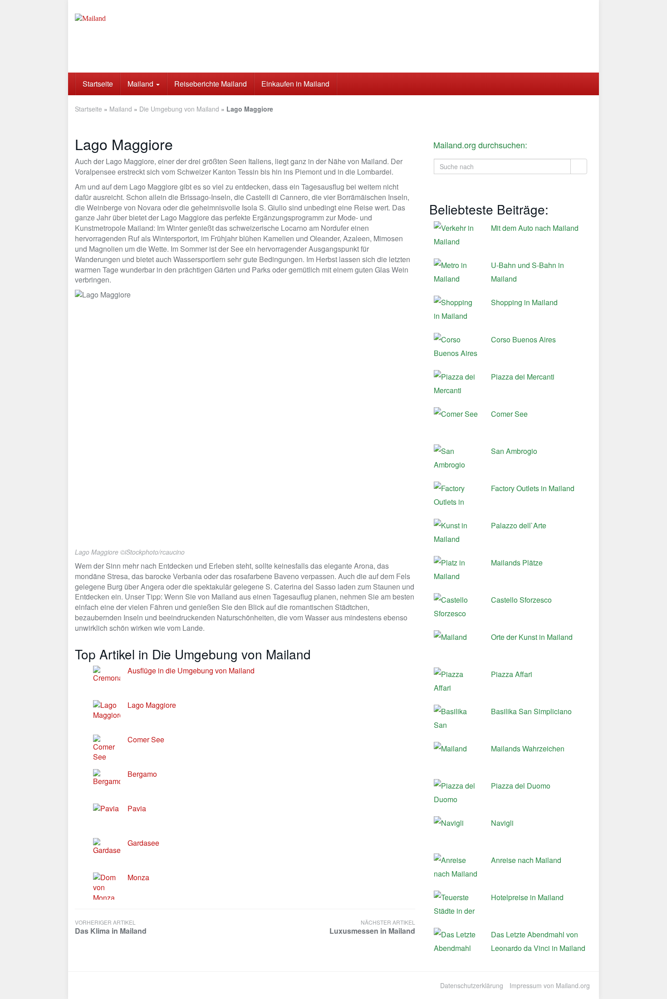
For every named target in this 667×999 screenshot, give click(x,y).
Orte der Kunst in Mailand (532, 637)
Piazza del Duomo (520, 785)
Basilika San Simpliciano (531, 711)
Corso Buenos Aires (523, 339)
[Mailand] (156, 36)
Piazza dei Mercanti (522, 376)
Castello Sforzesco (521, 600)
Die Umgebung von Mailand (179, 108)
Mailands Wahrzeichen (527, 748)
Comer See (146, 739)
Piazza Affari (511, 674)
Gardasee (143, 843)
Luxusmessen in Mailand (372, 927)
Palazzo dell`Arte (518, 525)
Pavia (137, 808)
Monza (138, 877)
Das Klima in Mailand (111, 927)
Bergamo (142, 774)
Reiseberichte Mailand (210, 83)
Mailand (141, 83)
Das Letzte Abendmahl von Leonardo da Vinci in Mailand (538, 941)
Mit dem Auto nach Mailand (535, 228)
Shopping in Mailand (524, 302)
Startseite (98, 83)
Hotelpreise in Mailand (527, 897)
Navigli (502, 823)
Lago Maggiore (152, 705)
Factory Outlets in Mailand (532, 488)
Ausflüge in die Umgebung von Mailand (191, 670)
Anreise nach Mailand (526, 860)
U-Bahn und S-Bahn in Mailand (527, 272)
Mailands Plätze (517, 562)
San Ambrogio (514, 451)
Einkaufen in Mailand (295, 83)
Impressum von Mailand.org (550, 985)
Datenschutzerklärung (471, 985)
